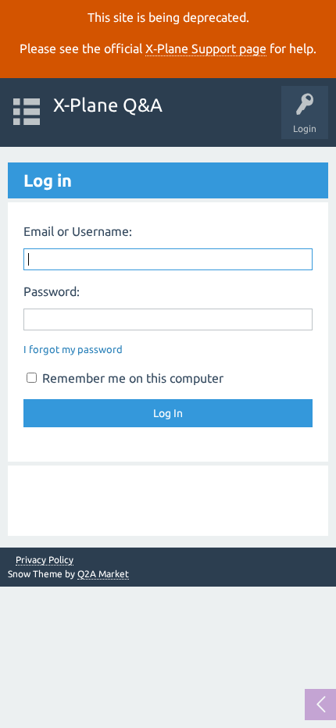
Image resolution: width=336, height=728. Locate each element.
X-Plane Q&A (108, 105)
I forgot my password (73, 349)
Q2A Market (103, 574)
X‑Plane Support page (205, 48)
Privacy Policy (44, 560)
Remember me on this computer (131, 378)
